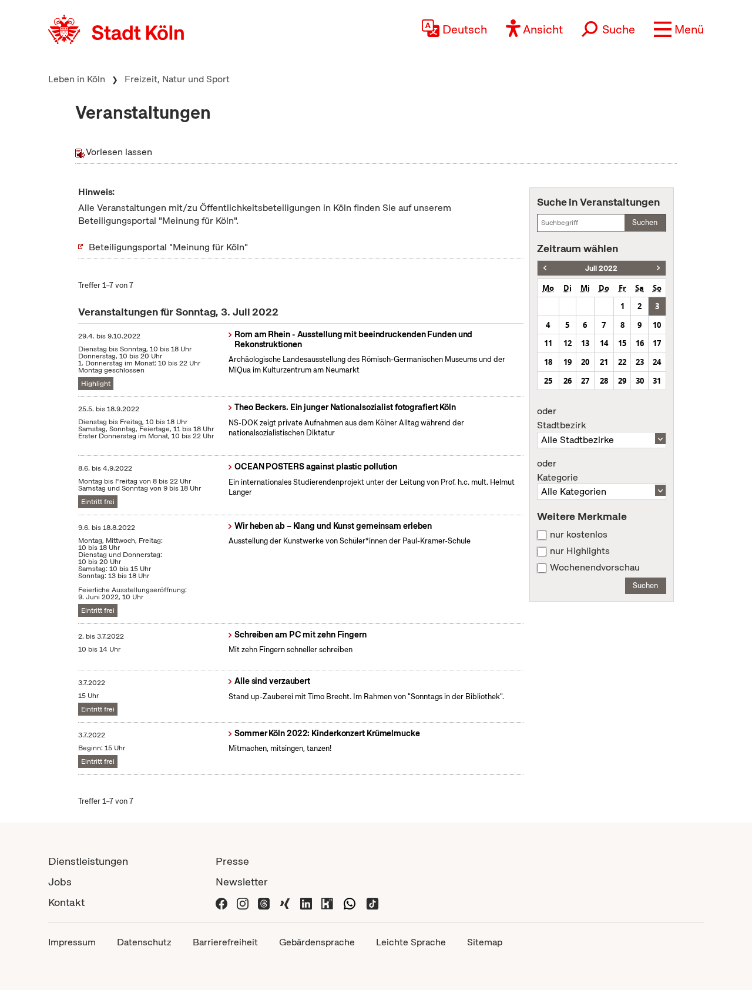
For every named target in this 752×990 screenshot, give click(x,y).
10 (657, 325)
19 (567, 362)
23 (640, 362)
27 (585, 380)
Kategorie (557, 471)
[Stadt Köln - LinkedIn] (306, 902)
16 (640, 343)
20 (585, 362)
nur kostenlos (578, 534)
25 (548, 380)
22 (622, 362)
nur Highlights (580, 551)
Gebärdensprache (317, 942)
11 (548, 343)
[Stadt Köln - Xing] (285, 902)
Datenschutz (144, 942)
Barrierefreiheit (225, 942)
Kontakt (66, 902)
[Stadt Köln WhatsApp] (350, 902)
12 (567, 343)
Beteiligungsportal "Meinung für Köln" (168, 247)
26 (567, 380)
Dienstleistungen (88, 861)
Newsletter (242, 881)
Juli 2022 (601, 268)
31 (657, 380)
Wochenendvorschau (595, 567)
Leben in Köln (76, 79)
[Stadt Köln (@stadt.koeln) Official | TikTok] (372, 902)
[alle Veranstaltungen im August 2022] (658, 268)
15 (622, 343)
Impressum (72, 942)
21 (604, 362)
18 (548, 362)
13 (585, 343)
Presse (232, 861)
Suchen (644, 222)
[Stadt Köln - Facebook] (221, 902)
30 (640, 380)
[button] (679, 29)
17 (657, 343)
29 (622, 380)
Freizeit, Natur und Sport (177, 79)
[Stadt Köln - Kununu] (327, 902)
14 (604, 343)
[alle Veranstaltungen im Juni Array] (545, 268)
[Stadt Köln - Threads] (264, 902)
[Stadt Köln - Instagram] (243, 902)
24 (657, 362)
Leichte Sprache (411, 942)
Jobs (60, 881)
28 (604, 380)
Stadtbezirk (561, 418)
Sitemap (484, 942)
